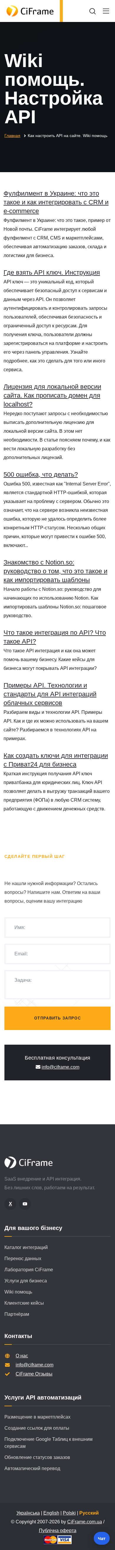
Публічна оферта (57, 1530)
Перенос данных (22, 1258)
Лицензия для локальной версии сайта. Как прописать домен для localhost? (52, 395)
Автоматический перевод (32, 1468)
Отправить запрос (57, 1018)
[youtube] (25, 1204)
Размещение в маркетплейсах (37, 1416)
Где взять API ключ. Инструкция (52, 272)
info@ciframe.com (60, 1067)
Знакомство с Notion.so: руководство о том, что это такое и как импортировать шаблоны (55, 571)
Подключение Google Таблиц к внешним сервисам (48, 1443)
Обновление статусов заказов (37, 1457)
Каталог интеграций (26, 1247)
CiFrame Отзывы (34, 1373)
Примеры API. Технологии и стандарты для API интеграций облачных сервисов (50, 694)
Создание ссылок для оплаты (36, 1428)
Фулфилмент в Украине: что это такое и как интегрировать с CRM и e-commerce (56, 202)
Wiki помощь (18, 1291)
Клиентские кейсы (24, 1303)
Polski (69, 1512)
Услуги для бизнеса (25, 1280)
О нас (22, 1355)
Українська (28, 1512)
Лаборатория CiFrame (28, 1269)
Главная (12, 135)
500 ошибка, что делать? (41, 474)
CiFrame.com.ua (84, 1521)
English (51, 1512)
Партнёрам (16, 1314)
